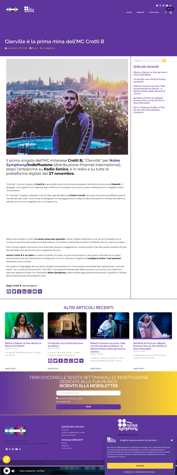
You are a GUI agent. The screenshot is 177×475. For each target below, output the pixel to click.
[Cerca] (164, 60)
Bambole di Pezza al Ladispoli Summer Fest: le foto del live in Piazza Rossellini (149, 100)
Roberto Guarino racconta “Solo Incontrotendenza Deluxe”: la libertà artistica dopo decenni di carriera (149, 90)
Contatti (65, 430)
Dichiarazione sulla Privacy (145, 472)
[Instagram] (160, 5)
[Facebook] (157, 5)
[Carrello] (165, 12)
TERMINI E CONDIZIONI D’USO (71, 463)
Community (154, 12)
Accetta (140, 466)
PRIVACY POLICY (97, 463)
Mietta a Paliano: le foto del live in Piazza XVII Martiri (150, 73)
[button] (172, 440)
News (35, 48)
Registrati (140, 12)
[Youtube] (167, 5)
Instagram (31, 285)
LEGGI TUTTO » (10, 369)
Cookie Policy (129, 472)
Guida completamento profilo (73, 432)
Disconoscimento (68, 435)
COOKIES (48, 463)
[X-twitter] (170, 5)
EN (171, 9)
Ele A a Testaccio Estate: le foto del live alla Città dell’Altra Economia (149, 110)
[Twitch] (163, 5)
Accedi (129, 12)
